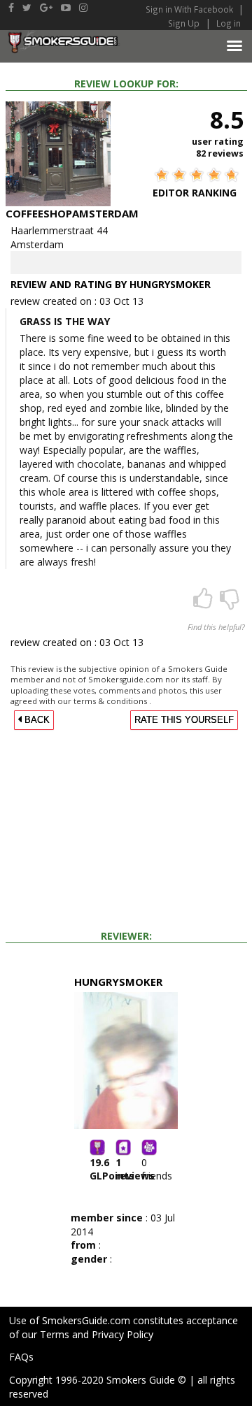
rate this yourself (184, 720)
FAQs (21, 1356)
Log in (228, 23)
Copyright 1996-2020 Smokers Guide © (97, 1379)
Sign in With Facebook (190, 9)
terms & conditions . (112, 701)
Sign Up (184, 23)
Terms (54, 1334)
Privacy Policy (122, 1334)
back (36, 720)
